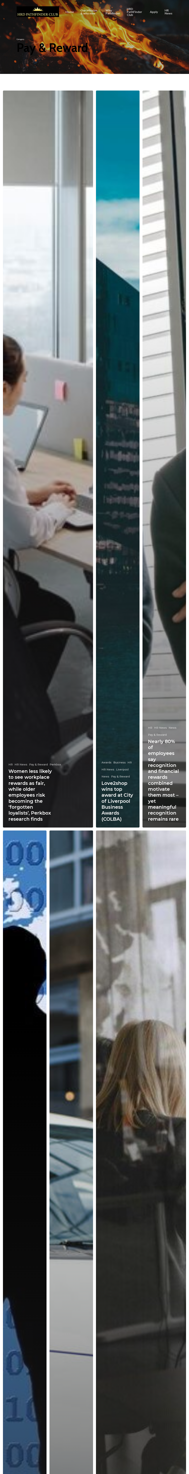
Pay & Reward (38, 764)
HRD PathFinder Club (134, 11)
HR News (168, 12)
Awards (106, 762)
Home (70, 11)
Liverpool (122, 769)
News (105, 776)
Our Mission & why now (88, 12)
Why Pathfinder (113, 12)
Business (119, 762)
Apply (154, 11)
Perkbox (55, 764)
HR (10, 764)
